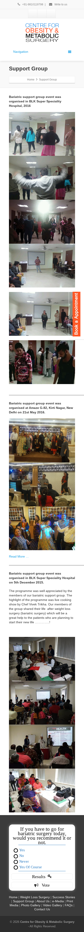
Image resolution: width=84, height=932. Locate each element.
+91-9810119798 (33, 4)
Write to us (60, 4)
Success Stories (63, 897)
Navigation (20, 51)
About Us (43, 901)
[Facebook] (32, 13)
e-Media (58, 901)
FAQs (69, 905)
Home (13, 897)
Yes (22, 850)
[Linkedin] (41, 13)
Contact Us (42, 909)
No (21, 855)
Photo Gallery (30, 905)
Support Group (24, 901)
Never (24, 861)
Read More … (19, 556)
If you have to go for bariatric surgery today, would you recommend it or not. (42, 836)
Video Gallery (52, 905)
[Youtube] (51, 13)
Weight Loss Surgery (35, 897)
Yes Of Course (30, 867)
